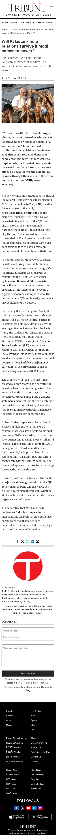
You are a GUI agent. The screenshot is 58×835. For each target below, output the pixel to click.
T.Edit (33, 716)
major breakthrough (16, 482)
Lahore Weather (13, 757)
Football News (12, 775)
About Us (35, 738)
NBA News (11, 784)
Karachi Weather (13, 752)
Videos (34, 729)
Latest (14, 22)
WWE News (11, 793)
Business (38, 22)
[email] (38, 541)
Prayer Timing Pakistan (16, 738)
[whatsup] (28, 541)
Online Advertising (39, 743)
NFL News (10, 788)
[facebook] (18, 541)
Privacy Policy (37, 775)
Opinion (9, 725)
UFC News (11, 779)
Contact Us (36, 757)
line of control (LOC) (39, 443)
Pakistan (26, 22)
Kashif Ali (6, 78)
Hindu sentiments (26, 212)
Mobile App (36, 788)
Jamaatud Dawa (14, 281)
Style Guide (36, 770)
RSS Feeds (36, 747)
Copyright (35, 779)
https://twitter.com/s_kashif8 (15, 601)
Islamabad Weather (15, 761)
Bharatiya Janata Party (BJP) (25, 204)
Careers (34, 761)
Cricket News (12, 770)
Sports (34, 720)
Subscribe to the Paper (41, 752)
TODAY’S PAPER (13, 15)
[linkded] (33, 541)
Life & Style (36, 711)
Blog (33, 725)
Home (5, 22)
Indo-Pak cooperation (29, 512)
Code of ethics (37, 784)
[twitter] (23, 541)
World (50, 22)
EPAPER (47, 15)
